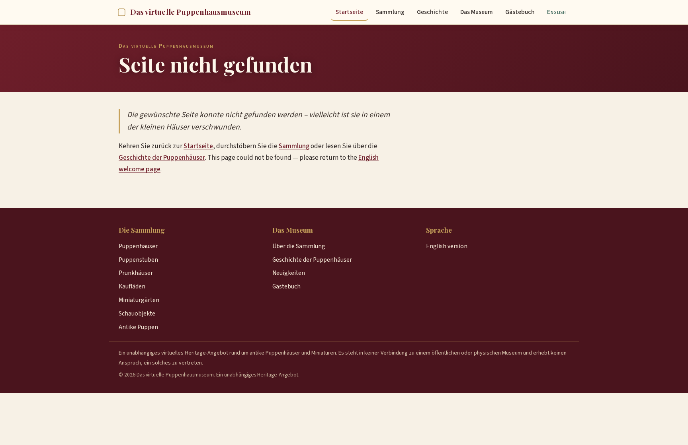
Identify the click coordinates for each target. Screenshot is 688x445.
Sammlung (390, 12)
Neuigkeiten (288, 273)
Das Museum (476, 12)
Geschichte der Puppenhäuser (162, 158)
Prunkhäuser (136, 273)
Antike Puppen (138, 327)
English (556, 12)
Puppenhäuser (138, 246)
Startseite (349, 12)
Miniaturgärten (139, 300)
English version (446, 246)
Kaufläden (132, 286)
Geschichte (432, 12)
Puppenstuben (138, 259)
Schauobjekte (137, 313)
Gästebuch (520, 12)
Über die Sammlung (298, 246)
